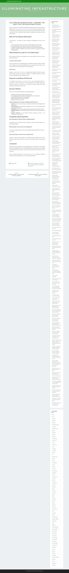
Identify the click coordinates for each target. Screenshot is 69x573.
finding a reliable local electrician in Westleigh (23, 29)
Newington (54, 448)
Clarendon (54, 492)
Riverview (53, 480)
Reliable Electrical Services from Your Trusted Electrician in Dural (56, 26)
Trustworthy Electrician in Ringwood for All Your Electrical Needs (56, 66)
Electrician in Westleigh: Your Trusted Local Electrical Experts (56, 319)
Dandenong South (55, 527)
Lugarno (53, 502)
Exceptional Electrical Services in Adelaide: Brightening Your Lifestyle (56, 123)
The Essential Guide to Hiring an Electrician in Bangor (56, 189)
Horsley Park (54, 535)
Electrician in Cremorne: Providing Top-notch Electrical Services (56, 336)
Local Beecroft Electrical (26, 81)
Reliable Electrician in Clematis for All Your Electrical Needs (56, 61)
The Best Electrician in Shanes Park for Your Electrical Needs (56, 302)
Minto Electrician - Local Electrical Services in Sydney (56, 369)
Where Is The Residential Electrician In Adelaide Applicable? (56, 391)
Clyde (53, 523)
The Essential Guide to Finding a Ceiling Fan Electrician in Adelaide (56, 224)
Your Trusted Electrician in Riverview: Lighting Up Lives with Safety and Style (56, 159)
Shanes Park (54, 541)
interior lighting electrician (33, 164)
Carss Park (54, 512)
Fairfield (53, 464)
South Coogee (54, 531)
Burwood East (54, 508)
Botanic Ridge (54, 438)
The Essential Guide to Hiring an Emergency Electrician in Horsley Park (56, 287)
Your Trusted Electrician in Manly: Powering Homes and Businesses (56, 84)
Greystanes (54, 555)
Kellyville (53, 418)
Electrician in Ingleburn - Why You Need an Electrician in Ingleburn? (16, 174)
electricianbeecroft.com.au (28, 154)
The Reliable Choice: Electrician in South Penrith (55, 151)
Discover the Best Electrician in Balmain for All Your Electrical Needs (56, 202)
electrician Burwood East (56, 230)
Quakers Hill (54, 440)
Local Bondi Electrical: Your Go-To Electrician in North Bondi (56, 283)
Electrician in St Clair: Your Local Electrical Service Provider (56, 386)
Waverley (53, 551)
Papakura (53, 422)
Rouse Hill (54, 504)
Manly (53, 446)
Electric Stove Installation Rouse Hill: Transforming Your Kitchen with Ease (56, 220)
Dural (53, 414)
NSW (15, 163)
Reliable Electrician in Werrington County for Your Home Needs (56, 44)
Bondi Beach (54, 563)
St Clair (53, 561)
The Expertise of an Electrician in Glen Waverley (55, 291)
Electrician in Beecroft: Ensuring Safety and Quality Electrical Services (56, 323)
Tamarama (54, 426)
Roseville (53, 553)
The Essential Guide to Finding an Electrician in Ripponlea (56, 182)
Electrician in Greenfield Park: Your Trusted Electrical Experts (56, 315)
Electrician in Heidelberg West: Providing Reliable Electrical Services (56, 311)
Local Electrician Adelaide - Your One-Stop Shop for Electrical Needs (37, 174)
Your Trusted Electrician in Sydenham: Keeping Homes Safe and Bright (56, 155)
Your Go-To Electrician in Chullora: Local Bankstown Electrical (56, 146)
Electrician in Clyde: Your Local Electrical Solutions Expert (56, 261)
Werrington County (55, 424)
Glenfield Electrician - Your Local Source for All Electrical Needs (56, 404)
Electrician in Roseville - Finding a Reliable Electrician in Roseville (56, 395)
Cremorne (54, 468)
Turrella (53, 442)
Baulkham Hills (54, 456)
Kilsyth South (54, 444)
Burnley (53, 430)
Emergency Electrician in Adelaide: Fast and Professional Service (56, 306)
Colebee (53, 514)
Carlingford (54, 450)
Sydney (53, 496)
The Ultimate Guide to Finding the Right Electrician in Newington (56, 88)
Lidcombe (53, 484)
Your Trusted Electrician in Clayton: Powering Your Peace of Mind (56, 109)
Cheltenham (54, 521)
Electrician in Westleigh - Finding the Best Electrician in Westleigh (27, 23)
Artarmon (54, 466)
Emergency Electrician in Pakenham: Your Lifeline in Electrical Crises (56, 172)
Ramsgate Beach (55, 529)
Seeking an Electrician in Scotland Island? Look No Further (56, 247)
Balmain (53, 500)
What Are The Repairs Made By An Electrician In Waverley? (56, 328)
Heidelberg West (55, 543)
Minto (53, 510)
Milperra (53, 488)
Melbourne (54, 432)
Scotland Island (54, 516)
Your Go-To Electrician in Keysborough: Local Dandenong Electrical (56, 113)
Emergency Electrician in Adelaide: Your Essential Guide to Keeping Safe (56, 96)
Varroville (53, 420)
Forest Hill (54, 506)
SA (52, 454)
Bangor (53, 494)
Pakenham (54, 486)
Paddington (54, 472)
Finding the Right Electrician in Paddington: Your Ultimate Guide (56, 142)
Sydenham (54, 478)
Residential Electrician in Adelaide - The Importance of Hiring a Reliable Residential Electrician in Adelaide (56, 342)
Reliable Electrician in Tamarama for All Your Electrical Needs (56, 49)
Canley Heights (54, 539)
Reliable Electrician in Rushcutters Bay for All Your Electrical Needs (56, 53)
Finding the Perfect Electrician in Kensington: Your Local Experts (56, 198)
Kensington (54, 498)
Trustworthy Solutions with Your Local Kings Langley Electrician (56, 138)
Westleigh (12, 163)
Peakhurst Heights (55, 518)
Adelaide (53, 452)
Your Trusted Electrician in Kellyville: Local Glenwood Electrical (56, 211)
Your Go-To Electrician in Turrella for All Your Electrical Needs (56, 76)
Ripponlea (54, 490)
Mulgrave (53, 525)
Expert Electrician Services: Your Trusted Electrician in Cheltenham (56, 257)
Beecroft (53, 549)
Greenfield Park (54, 545)
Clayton (53, 460)
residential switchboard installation (36, 163)
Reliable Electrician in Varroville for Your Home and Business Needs (56, 36)
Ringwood (54, 436)
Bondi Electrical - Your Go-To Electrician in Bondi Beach (56, 399)
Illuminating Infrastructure (13, 1)
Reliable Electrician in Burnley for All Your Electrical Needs (56, 57)
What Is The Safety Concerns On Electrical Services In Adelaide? (56, 352)
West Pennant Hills (55, 557)
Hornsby (53, 458)
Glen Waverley (54, 537)
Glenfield (53, 565)
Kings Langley (54, 470)
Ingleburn (54, 559)
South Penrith (54, 476)
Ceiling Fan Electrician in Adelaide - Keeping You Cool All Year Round (56, 347)
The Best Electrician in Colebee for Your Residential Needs (56, 243)
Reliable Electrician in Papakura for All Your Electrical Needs (56, 40)
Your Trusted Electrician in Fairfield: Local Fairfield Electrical (56, 127)
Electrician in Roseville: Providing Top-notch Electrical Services (56, 332)
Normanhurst (54, 482)
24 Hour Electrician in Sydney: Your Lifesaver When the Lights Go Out (56, 194)
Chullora (53, 474)
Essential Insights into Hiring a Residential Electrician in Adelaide (56, 215)
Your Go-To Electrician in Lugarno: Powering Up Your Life (56, 207)
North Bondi (54, 533)
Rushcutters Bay (55, 428)
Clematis (53, 434)
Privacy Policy (40, 570)
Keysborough (54, 462)
